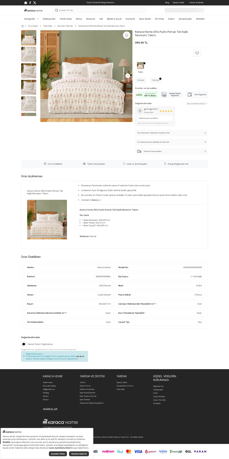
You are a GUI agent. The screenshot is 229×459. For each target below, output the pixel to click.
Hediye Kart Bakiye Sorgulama (91, 403)
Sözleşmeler (158, 390)
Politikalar (157, 403)
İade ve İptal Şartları (87, 393)
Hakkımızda (47, 382)
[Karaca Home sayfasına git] (60, 421)
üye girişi (80, 356)
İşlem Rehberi (85, 399)
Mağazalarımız (49, 389)
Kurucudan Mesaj (49, 386)
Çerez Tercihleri (159, 400)
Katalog (46, 393)
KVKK (155, 393)
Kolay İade (120, 389)
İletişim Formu (85, 386)
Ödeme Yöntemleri (87, 389)
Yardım (82, 382)
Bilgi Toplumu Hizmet (88, 396)
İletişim (46, 396)
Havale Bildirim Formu (124, 386)
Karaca (45, 399)
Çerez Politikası (159, 396)
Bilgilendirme (158, 386)
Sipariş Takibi (121, 382)
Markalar (50, 409)
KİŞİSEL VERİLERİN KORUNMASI (164, 378)
